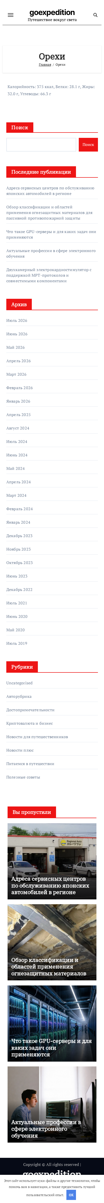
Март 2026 (16, 374)
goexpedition (52, 12)
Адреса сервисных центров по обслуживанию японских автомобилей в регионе (50, 190)
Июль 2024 (17, 441)
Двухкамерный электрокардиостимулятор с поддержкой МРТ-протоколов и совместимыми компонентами (49, 275)
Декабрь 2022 (19, 589)
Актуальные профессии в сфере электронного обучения (46, 1128)
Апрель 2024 (18, 482)
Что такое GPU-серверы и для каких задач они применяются (51, 1047)
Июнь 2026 (17, 334)
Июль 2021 (17, 603)
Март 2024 (16, 495)
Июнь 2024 (17, 455)
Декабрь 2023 (19, 535)
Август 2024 (17, 428)
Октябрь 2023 (19, 562)
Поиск (20, 127)
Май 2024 (15, 468)
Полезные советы (23, 777)
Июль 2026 (17, 320)
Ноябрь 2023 (18, 549)
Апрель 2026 (18, 361)
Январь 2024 (18, 522)
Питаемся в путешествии (30, 763)
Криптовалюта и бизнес (29, 723)
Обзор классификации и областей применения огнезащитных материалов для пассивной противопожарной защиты (49, 212)
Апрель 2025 (18, 414)
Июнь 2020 (17, 616)
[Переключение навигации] (10, 15)
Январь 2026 (18, 401)
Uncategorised (19, 683)
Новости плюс (20, 750)
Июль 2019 (17, 643)
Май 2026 (15, 347)
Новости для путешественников (37, 736)
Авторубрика (19, 696)
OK (71, 1195)
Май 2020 (15, 630)
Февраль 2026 (19, 387)
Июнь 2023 (17, 576)
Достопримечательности (30, 710)
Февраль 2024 (19, 509)
